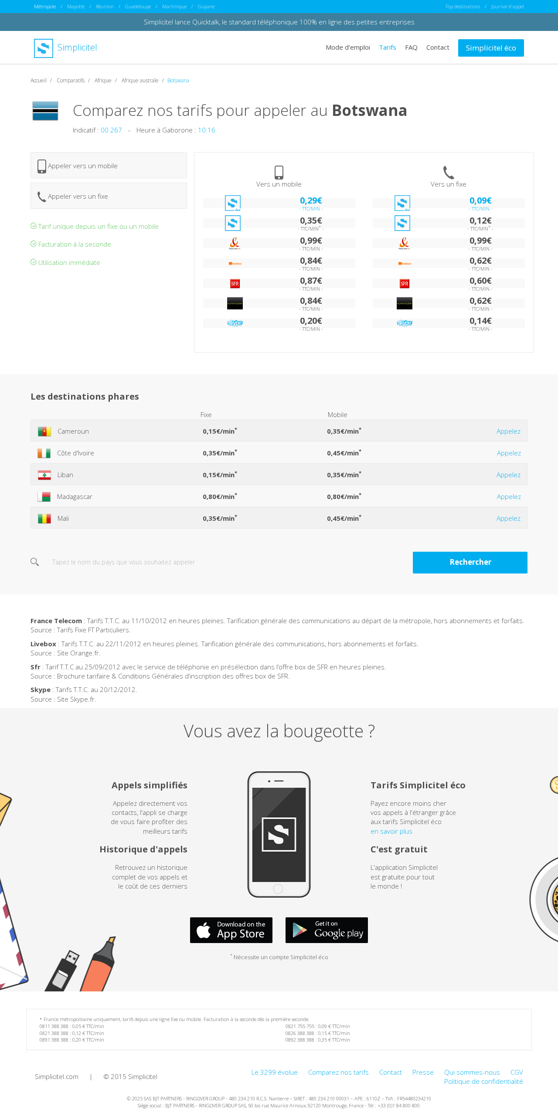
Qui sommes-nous (472, 1072)
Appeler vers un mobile (82, 165)
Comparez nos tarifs (338, 1072)
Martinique (174, 6)
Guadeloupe (138, 6)
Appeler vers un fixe (77, 196)
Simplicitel (76, 47)
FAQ (411, 47)
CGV (516, 1072)
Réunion (105, 6)
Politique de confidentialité (483, 1081)
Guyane (206, 6)
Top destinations (463, 6)
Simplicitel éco (491, 48)
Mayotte (76, 6)
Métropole (45, 6)
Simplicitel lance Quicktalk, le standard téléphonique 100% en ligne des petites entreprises (279, 21)
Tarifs (387, 47)
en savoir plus (391, 831)
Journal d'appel (507, 6)
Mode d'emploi (348, 47)
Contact (437, 47)
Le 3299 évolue (275, 1072)
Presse (423, 1072)
